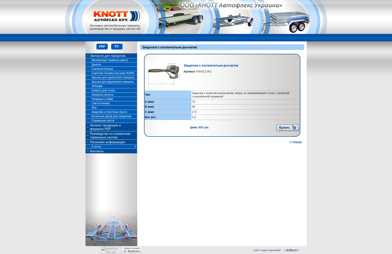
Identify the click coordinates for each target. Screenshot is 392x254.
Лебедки (97, 86)
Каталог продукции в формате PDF (105, 127)
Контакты (97, 151)
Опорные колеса (102, 94)
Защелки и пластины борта (109, 112)
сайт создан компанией (267, 250)
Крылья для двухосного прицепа (113, 81)
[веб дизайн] (294, 250)
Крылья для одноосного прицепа (113, 77)
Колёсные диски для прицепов (111, 116)
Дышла (96, 64)
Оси (94, 107)
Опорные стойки (102, 99)
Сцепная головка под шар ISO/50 (113, 73)
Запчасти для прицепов (107, 55)
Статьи (96, 146)
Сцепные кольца (102, 68)
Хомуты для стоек (103, 90)
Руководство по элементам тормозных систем (110, 135)
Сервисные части (103, 120)
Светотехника (101, 103)
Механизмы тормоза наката (110, 60)
